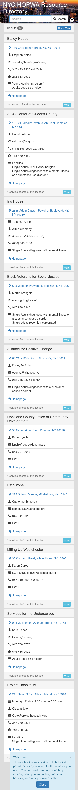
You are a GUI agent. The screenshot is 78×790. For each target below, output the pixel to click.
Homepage (18, 96)
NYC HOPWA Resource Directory (35, 7)
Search (61, 19)
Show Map (64, 28)
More (67, 104)
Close (42, 784)
